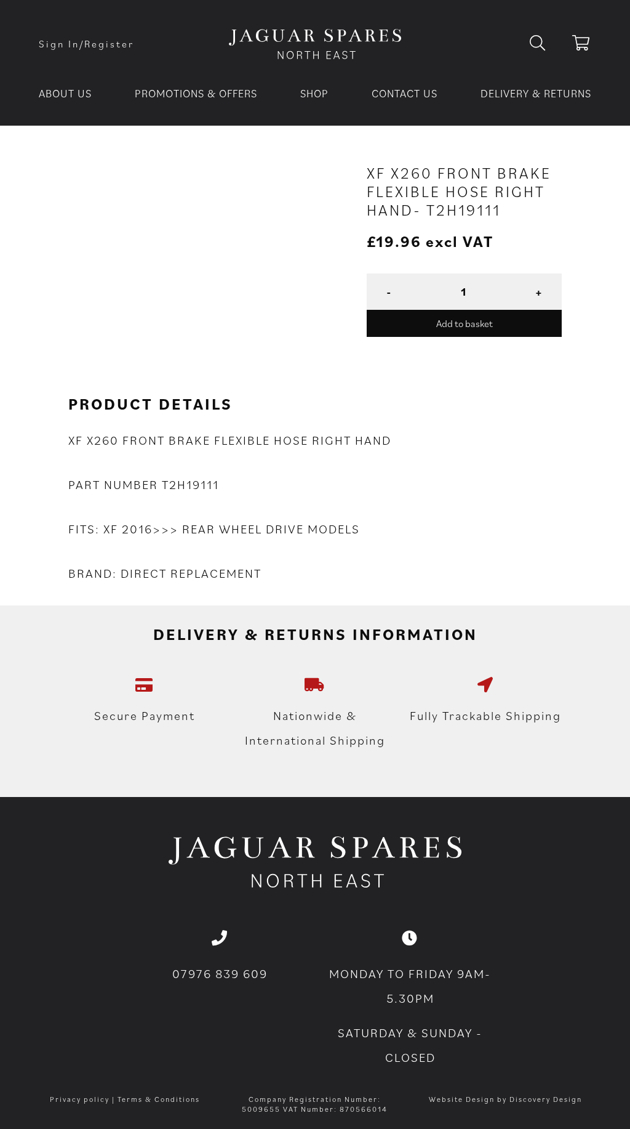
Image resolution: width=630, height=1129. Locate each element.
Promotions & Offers (196, 93)
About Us (65, 93)
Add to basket (464, 323)
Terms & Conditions (159, 1099)
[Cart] (581, 45)
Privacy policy (80, 1099)
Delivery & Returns (535, 93)
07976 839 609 (220, 974)
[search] (547, 43)
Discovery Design (545, 1099)
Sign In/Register (86, 44)
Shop (314, 93)
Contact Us (404, 93)
